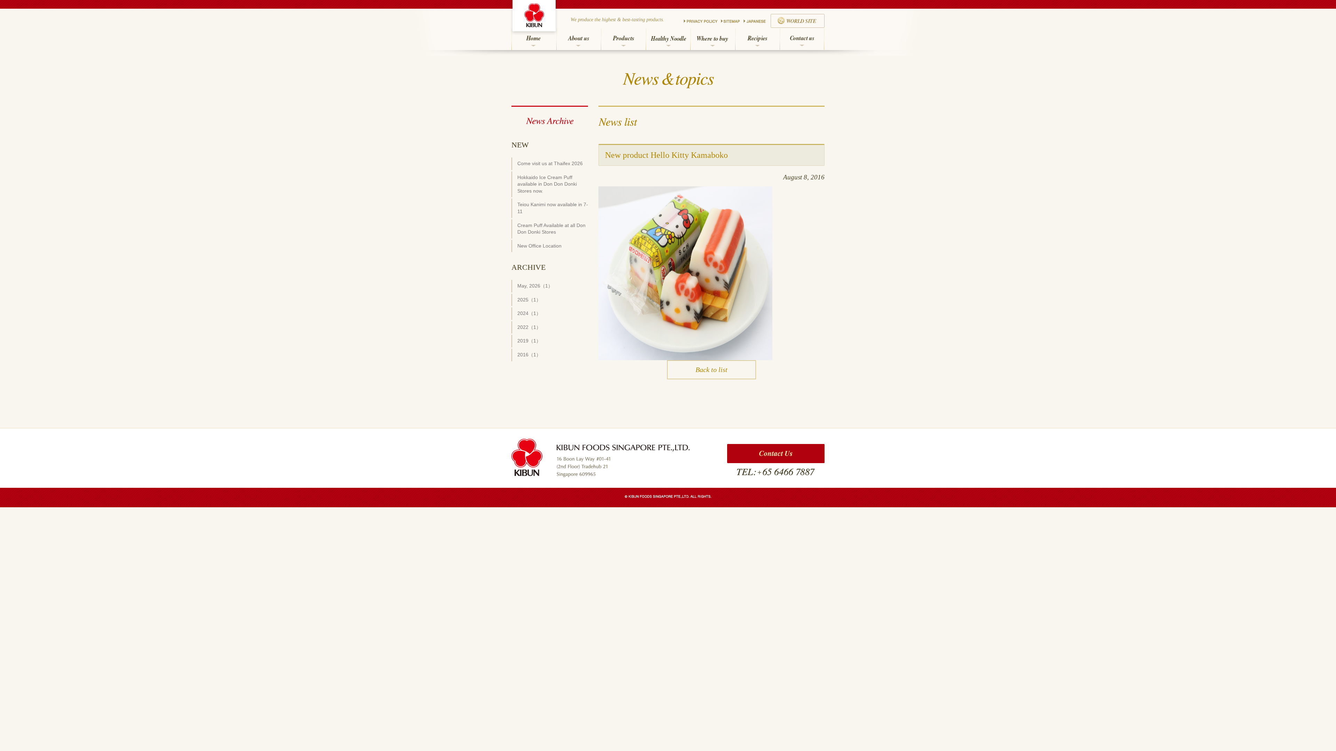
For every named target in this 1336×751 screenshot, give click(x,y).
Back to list (711, 369)
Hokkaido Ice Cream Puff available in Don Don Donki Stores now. (547, 184)
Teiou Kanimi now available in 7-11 (552, 208)
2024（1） (529, 313)
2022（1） (529, 327)
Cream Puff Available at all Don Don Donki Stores (551, 229)
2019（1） (529, 341)
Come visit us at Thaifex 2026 (550, 163)
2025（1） (529, 299)
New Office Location (539, 246)
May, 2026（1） (535, 286)
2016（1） (529, 354)
